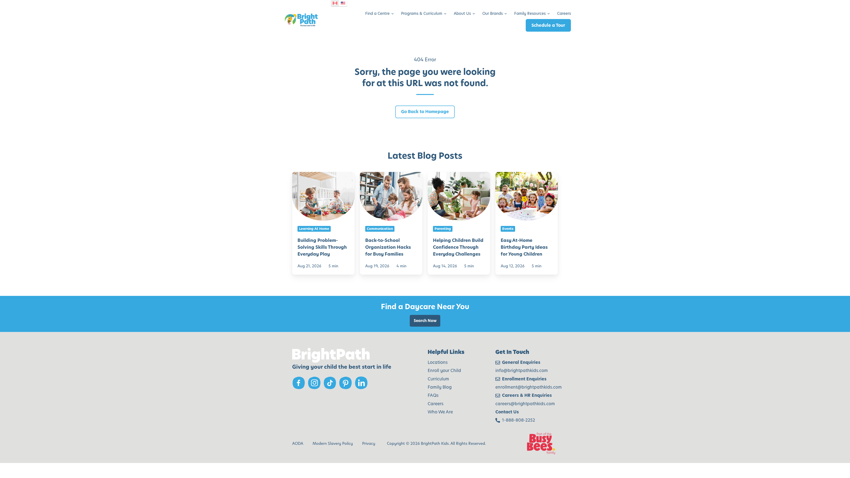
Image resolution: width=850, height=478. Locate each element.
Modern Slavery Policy (333, 443)
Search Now (425, 320)
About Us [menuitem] (462, 13)
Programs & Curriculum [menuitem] (421, 13)
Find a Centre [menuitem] (377, 13)
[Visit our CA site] (335, 3)
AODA (297, 443)
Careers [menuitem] (564, 13)
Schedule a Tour (548, 25)
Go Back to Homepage (425, 112)
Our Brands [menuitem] (492, 13)
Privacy (368, 443)
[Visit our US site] (343, 3)
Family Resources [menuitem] (530, 13)
